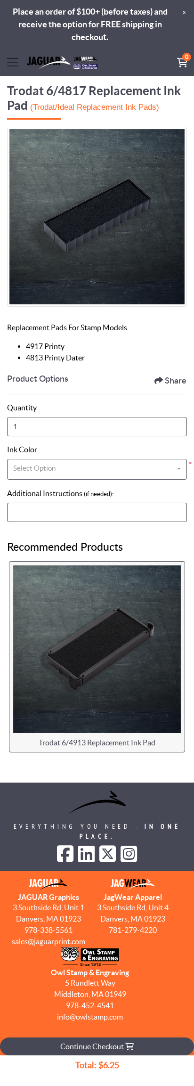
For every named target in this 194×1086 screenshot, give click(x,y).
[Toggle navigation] (12, 62)
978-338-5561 (48, 930)
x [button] (184, 12)
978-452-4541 (90, 1005)
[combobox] (97, 469)
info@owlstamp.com (90, 1017)
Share (175, 381)
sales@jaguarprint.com (48, 941)
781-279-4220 (133, 930)
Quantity (22, 407)
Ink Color (22, 449)
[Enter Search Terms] (160, 62)
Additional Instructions (60, 493)
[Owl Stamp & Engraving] (62, 62)
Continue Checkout (92, 1046)
